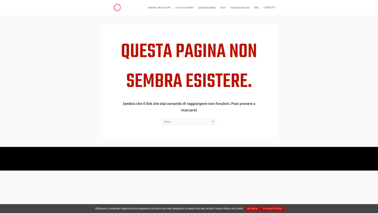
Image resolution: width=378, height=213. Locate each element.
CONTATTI (269, 7)
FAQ (256, 7)
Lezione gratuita (206, 7)
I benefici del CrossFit (159, 7)
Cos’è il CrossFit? (184, 7)
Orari (223, 7)
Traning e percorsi (240, 7)
